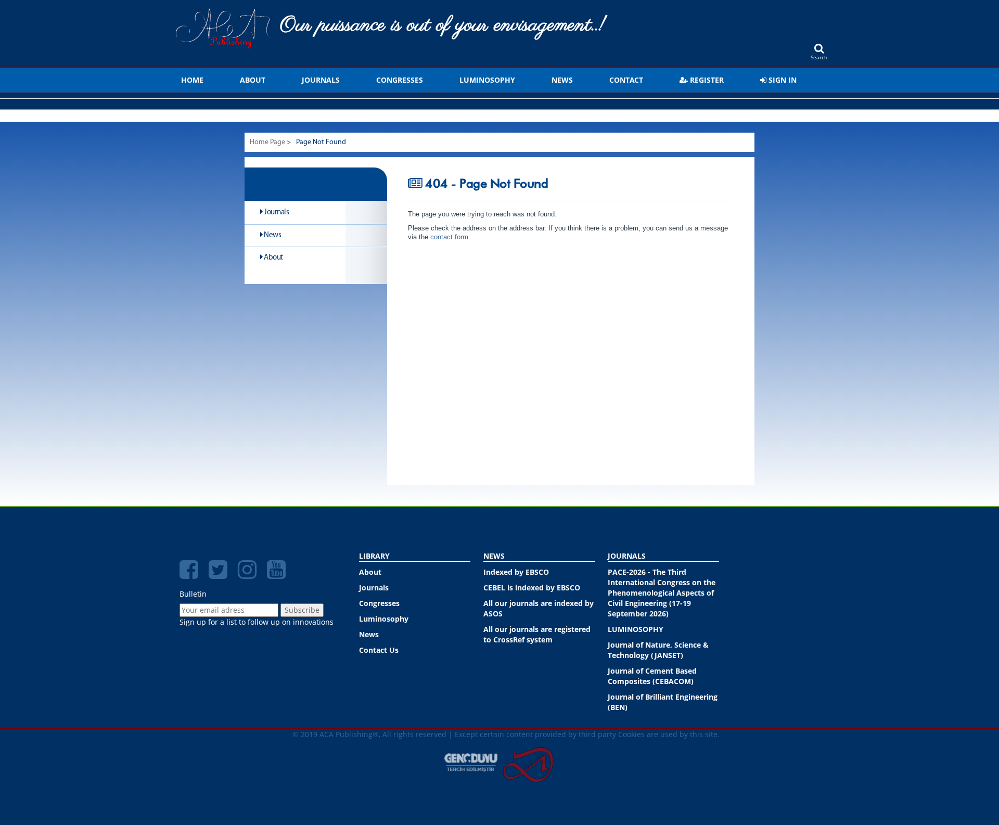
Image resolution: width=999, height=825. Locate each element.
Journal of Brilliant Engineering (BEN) (663, 702)
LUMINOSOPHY (635, 629)
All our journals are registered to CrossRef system (537, 634)
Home (192, 80)
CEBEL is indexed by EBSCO (531, 587)
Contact (626, 80)
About (252, 80)
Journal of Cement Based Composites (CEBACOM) (652, 676)
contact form (448, 237)
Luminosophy (487, 80)
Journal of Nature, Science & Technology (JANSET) (658, 650)
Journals (321, 80)
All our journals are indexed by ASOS (538, 608)
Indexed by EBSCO (516, 572)
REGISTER (706, 80)
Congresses (399, 80)
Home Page (267, 142)
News (562, 80)
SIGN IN (781, 80)
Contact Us (379, 650)
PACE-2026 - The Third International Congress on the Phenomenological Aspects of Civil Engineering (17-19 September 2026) (661, 592)
